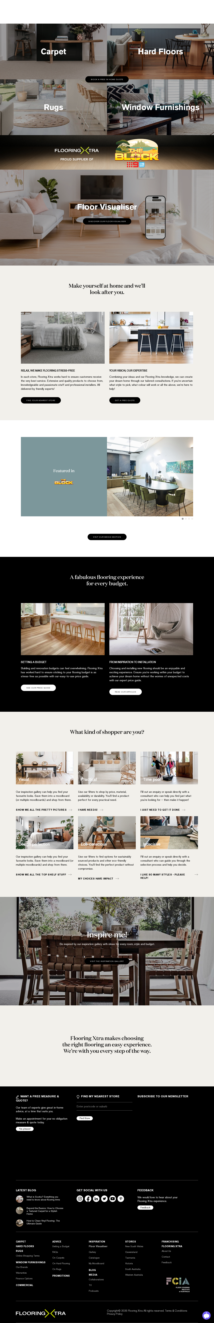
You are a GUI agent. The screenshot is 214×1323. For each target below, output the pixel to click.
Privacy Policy (115, 1313)
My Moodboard (96, 1263)
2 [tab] (186, 519)
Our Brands (22, 1267)
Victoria (129, 1263)
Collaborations (96, 1279)
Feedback (145, 1207)
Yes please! (25, 1128)
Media (93, 1274)
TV (90, 1285)
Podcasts (94, 1291)
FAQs (55, 1252)
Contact (166, 1256)
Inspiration (97, 1241)
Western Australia (134, 1274)
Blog (92, 1270)
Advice (56, 1241)
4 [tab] (192, 519)
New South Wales (134, 1246)
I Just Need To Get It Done (160, 809)
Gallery (92, 1252)
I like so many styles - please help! (162, 876)
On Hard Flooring (61, 1263)
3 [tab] (189, 519)
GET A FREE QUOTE (125, 400)
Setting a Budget (60, 1246)
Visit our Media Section (107, 537)
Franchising (170, 1241)
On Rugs (56, 1269)
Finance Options (24, 1278)
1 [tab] (183, 519)
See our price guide (38, 688)
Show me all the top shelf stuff (41, 874)
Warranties (21, 1272)
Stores (130, 1241)
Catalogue (94, 1257)
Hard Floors (25, 1246)
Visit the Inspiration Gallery (107, 961)
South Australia (133, 1269)
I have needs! (87, 809)
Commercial (24, 1285)
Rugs (19, 1251)
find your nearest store (40, 400)
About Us (166, 1251)
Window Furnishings (30, 1262)
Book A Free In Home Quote (107, 79)
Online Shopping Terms (28, 1255)
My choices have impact (95, 878)
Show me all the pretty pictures (41, 809)
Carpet (21, 1241)
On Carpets (58, 1257)
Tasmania (130, 1257)
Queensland (131, 1252)
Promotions (61, 1275)
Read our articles (125, 692)
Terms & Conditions (176, 1310)
